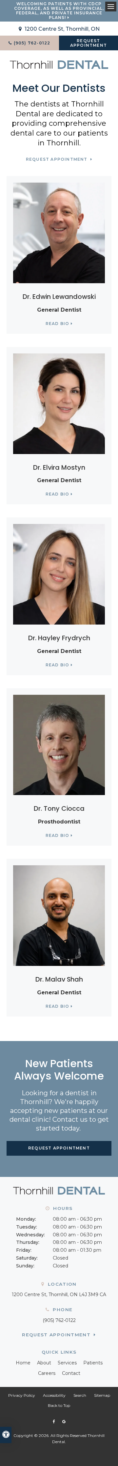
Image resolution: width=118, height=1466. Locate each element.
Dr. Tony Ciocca (59, 808)
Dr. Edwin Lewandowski (59, 296)
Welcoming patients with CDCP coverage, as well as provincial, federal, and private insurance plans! (59, 11)
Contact (71, 1373)
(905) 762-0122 (59, 1320)
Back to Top (59, 1405)
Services (67, 1363)
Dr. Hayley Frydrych (59, 638)
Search (79, 1395)
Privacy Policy (21, 1395)
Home (23, 1363)
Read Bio (57, 323)
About (44, 1363)
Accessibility (54, 1395)
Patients (93, 1363)
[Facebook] (55, 1421)
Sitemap (102, 1395)
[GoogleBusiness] (64, 1421)
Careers (46, 1373)
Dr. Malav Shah (59, 979)
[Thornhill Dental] (59, 64)
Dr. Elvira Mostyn (59, 467)
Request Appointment (88, 43)
